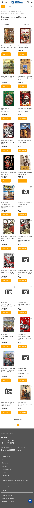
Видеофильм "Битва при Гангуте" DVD (7, 77)
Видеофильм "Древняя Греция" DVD (25, 173)
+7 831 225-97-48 (7, 441)
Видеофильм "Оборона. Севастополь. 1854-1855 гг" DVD (8, 404)
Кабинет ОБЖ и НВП (8, 498)
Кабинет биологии (8, 501)
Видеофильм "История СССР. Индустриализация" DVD (25, 239)
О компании (6, 457)
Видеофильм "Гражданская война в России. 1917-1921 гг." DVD (24, 337)
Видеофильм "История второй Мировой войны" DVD (25, 204)
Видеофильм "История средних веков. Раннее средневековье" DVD (25, 272)
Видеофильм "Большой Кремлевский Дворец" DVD (25, 77)
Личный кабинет (7, 469)
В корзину (6, 54)
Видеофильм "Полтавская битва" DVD (7, 336)
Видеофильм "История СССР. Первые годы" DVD (8, 238)
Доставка (5, 463)
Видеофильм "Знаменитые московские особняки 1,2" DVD (8, 205)
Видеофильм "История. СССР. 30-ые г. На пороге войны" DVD (8, 272)
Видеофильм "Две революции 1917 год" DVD (8, 142)
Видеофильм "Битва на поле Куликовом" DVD (25, 46)
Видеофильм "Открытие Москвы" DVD (24, 304)
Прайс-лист (5, 475)
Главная (3, 11)
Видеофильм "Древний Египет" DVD (25, 141)
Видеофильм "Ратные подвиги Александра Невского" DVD (8, 370)
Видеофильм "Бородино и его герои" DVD (6, 110)
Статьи (4, 472)
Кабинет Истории (14, 11)
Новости (4, 490)
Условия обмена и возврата (10, 487)
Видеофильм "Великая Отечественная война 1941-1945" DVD (25, 110)
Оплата (4, 466)
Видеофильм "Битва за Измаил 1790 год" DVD (8, 46)
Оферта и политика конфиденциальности (15, 480)
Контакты (5, 460)
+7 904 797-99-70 (7, 443)
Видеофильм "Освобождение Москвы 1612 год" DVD (8, 304)
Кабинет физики (7, 495)
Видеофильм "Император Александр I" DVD (25, 404)
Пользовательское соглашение (12, 484)
